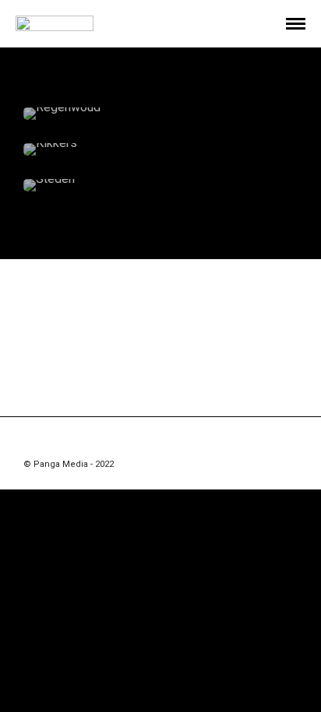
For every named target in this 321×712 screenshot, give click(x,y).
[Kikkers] (160, 149)
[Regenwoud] (160, 113)
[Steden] (160, 185)
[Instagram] (160, 440)
